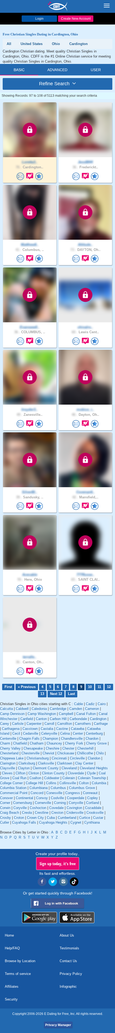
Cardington (98, 719)
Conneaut (90, 793)
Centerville (8, 739)
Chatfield (20, 743)
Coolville (57, 798)
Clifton (20, 773)
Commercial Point (14, 793)
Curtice (84, 818)
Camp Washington (42, 714)
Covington (74, 808)
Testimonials (69, 948)
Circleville (77, 758)
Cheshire (52, 748)
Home (9, 935)
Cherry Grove (96, 743)
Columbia (99, 783)
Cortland (92, 803)
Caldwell (22, 709)
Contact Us (68, 961)
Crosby (5, 818)
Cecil (16, 733)
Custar (98, 818)
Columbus (58, 788)
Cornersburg (22, 803)
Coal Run (19, 778)
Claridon (94, 758)
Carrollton (64, 724)
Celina (65, 733)
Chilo (100, 753)
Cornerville (43, 803)
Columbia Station (13, 788)
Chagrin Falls (29, 739)
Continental (24, 798)
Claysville (7, 768)
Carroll (49, 724)
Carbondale (78, 719)
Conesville (54, 793)
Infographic (68, 987)
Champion (50, 739)
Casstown (30, 729)
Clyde (91, 773)
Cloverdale (76, 773)
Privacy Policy (71, 974)
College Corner (11, 783)
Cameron (92, 709)
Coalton (35, 778)
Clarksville (46, 763)
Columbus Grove (82, 788)
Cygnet (75, 822)
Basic (19, 70)
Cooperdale (75, 798)
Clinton (33, 773)
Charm (5, 743)
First (8, 687)
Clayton (24, 768)
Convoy (42, 798)
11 (99, 687)
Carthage (101, 724)
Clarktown (64, 763)
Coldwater (51, 778)
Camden (75, 709)
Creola (27, 813)
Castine (62, 729)
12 (109, 687)
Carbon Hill (58, 719)
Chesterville (30, 753)
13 (42, 694)
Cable (78, 704)
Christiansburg (37, 758)
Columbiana (38, 788)
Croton (19, 818)
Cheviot (48, 753)
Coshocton (38, 808)
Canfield (26, 719)
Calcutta (6, 709)
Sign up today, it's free (58, 863)
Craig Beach (9, 813)
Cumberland (67, 818)
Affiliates (11, 987)
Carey (4, 724)
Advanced (57, 70)
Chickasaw (65, 753)
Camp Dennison (12, 714)
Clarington (8, 763)
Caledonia (39, 709)
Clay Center (84, 763)
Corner (5, 803)
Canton (41, 719)
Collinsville (67, 783)
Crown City (35, 818)
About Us (67, 935)
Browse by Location (20, 961)
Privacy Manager (58, 1025)
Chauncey (54, 743)
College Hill (34, 783)
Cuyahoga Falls (24, 822)
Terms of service (18, 974)
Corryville (76, 803)
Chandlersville (72, 739)
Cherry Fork (74, 743)
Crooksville (94, 813)
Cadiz (90, 704)
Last (71, 694)
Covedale (56, 808)
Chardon (92, 739)
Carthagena (11, 729)
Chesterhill (85, 748)
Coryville (20, 808)
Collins (51, 783)
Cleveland (69, 768)
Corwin (5, 808)
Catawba (77, 729)
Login (39, 19)
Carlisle (18, 724)
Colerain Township (92, 778)
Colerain (68, 778)
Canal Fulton (86, 714)
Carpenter (33, 724)
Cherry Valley (10, 748)
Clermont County (46, 768)
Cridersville (74, 813)
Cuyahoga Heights (53, 822)
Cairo (102, 704)
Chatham (37, 743)
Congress (72, 793)
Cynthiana (92, 822)
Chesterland (9, 753)
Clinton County (53, 773)
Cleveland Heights (94, 768)
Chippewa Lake (12, 758)
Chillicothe (85, 753)
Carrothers (83, 724)
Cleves (7, 773)
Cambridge (58, 709)
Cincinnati (59, 758)
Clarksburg (26, 763)
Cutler (4, 822)
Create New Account (76, 19)
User (96, 70)
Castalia (47, 729)
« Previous (27, 687)
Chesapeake (33, 748)
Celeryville (49, 733)
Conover (6, 798)
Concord (36, 793)
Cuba (51, 818)
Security (11, 999)
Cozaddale (93, 808)
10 (90, 687)
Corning (60, 803)
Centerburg (94, 733)
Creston (57, 813)
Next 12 (56, 694)
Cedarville (30, 733)
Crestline (41, 813)
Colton (84, 783)
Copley (92, 798)
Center (78, 733)
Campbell (66, 714)
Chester (68, 748)
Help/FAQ (12, 948)
